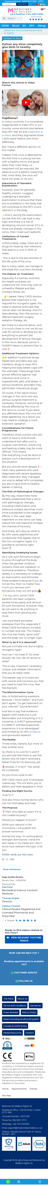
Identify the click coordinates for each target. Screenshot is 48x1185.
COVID (5, 25)
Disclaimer (35, 1005)
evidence (35, 731)
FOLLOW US (26, 981)
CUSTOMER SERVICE (25, 972)
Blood (15, 25)
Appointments (19, 1088)
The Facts (8, 998)
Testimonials (36, 17)
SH (24, 25)
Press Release (10, 1012)
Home (5, 1088)
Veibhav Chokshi (11, 906)
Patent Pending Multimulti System (21, 1019)
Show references (12, 869)
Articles (33, 1088)
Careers (29, 1033)
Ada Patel (7, 887)
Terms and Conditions (14, 1005)
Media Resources (12, 1033)
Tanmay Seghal (10, 898)
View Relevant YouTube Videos (25, 939)
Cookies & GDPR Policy (15, 1026)
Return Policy (29, 1012)
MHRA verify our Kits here (17, 854)
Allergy (42, 25)
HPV (31, 25)
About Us (22, 998)
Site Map (6, 1095)
